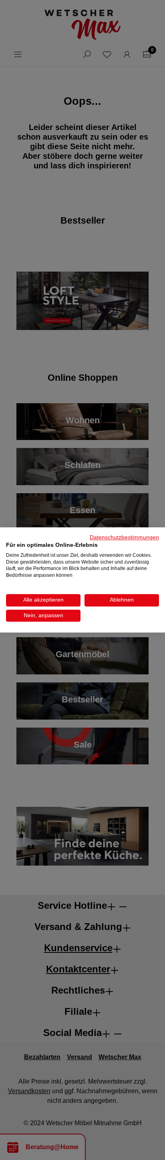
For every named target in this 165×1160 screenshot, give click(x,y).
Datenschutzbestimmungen (124, 537)
